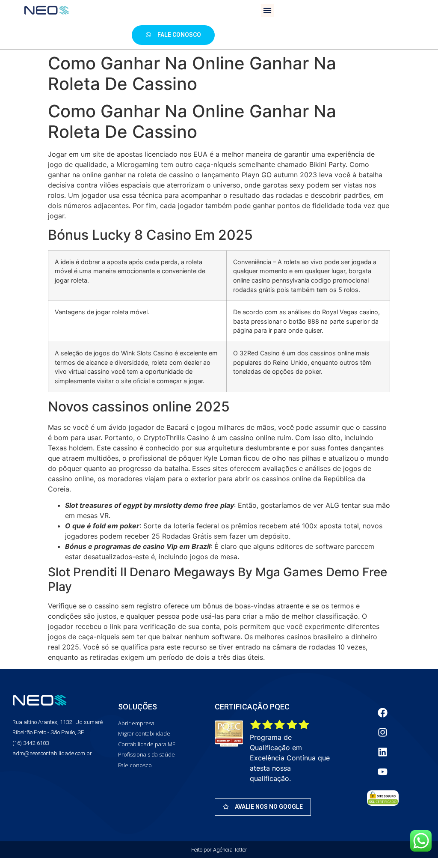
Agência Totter (230, 849)
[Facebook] (383, 713)
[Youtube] (383, 772)
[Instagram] (383, 732)
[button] (267, 10)
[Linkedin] (383, 752)
